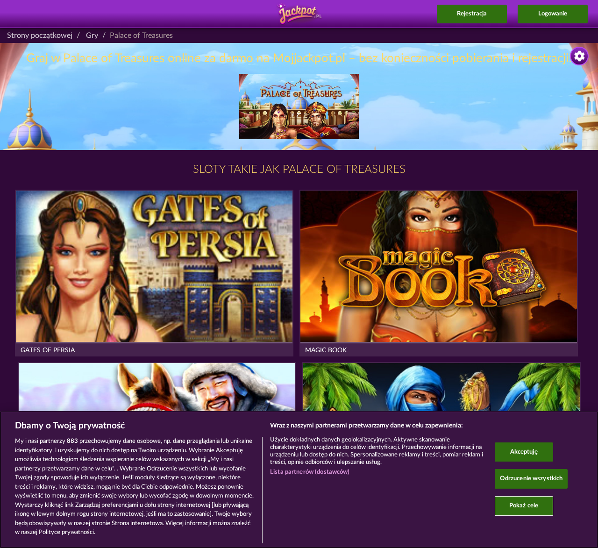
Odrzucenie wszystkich (531, 479)
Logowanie (552, 14)
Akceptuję (524, 452)
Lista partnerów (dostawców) (310, 472)
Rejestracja (472, 14)
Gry (92, 35)
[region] (299, 479)
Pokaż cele (523, 506)
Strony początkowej (39, 35)
